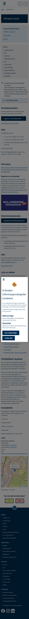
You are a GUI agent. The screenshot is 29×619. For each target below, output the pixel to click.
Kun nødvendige (11, 333)
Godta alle (8, 338)
